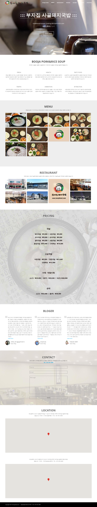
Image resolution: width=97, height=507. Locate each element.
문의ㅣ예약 (48, 33)
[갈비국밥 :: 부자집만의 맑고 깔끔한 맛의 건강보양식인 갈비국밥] (15, 135)
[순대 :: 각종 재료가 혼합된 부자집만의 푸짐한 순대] (37, 149)
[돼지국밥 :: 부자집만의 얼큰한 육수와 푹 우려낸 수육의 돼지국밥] (15, 120)
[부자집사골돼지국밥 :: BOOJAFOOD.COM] (58, 135)
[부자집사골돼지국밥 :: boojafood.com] (59, 134)
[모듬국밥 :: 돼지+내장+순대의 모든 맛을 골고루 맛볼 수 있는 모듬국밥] (37, 135)
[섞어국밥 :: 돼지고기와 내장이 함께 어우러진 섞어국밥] (37, 120)
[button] (48, 434)
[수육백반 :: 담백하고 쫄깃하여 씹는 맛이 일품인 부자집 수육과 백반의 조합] (80, 135)
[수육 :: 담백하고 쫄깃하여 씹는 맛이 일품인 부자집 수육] (15, 149)
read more (10, 338)
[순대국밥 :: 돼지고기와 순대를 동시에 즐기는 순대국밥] (80, 120)
